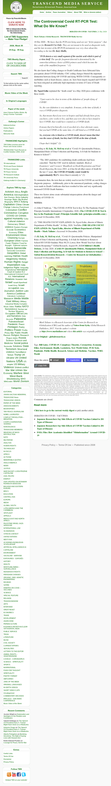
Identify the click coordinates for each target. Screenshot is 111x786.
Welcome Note (9, 134)
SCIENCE (7, 593)
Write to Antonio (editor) (92, 12)
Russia (22, 337)
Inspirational (10, 270)
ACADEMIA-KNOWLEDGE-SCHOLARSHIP (14, 543)
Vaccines (92, 350)
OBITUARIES (8, 679)
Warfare (17, 373)
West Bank (16, 376)
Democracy (13, 224)
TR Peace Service (10, 172)
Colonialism (11, 210)
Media (17, 298)
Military (15, 301)
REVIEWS (7, 582)
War (8, 370)
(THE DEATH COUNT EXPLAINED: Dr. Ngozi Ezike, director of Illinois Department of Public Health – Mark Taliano (69, 228)
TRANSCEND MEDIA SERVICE (68, 3)
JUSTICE (7, 468)
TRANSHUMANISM (11, 601)
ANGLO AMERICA (10, 463)
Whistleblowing (13, 379)
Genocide (20, 248)
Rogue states (12, 338)
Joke (22, 288)
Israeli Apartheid (20, 282)
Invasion (19, 279)
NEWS (6, 466)
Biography (8, 202)
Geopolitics (13, 253)
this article (77, 331)
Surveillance (20, 352)
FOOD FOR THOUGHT (12, 670)
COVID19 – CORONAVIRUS (14, 659)
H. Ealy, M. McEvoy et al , (49, 236)
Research (24, 335)
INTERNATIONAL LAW (12, 528)
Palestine (20, 318)
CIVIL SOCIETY (9, 643)
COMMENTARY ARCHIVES (14, 696)
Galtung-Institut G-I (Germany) (14, 180)
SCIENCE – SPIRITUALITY (13, 662)
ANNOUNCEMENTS (11, 406)
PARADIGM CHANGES (12, 575)
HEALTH (7, 564)
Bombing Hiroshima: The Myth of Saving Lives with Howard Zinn (15, 736)
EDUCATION (8, 494)
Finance (15, 243)
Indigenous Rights (11, 267)
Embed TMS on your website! (16, 780)
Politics (9, 329)
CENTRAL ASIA (9, 497)
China (19, 204)
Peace (21, 324)
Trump (17, 354)
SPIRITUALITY (9, 673)
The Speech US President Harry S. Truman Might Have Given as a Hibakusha (16, 723)
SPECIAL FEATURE (11, 595)
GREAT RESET (9, 610)
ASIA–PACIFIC (9, 476)
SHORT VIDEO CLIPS (12, 690)
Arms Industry (22, 197)
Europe (21, 238)
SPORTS (7, 665)
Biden (15, 199)
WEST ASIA (8, 540)
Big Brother (23, 199)
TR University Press (11, 178)
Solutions (17, 346)
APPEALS (7, 516)
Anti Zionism (9, 197)
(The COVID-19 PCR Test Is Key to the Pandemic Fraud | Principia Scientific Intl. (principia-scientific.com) (70, 212)
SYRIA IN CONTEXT (11, 534)
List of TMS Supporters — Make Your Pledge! (16, 38)
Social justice (21, 343)
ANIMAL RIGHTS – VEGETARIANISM (10, 655)
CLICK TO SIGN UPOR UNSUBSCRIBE (16, 64)
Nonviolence (11, 309)
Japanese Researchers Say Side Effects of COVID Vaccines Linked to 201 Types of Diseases (70, 420)
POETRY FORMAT (10, 676)
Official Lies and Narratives (17, 314)
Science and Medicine (77, 350)
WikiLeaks (8, 381)
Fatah (8, 243)
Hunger (25, 262)
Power (17, 329)
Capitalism (9, 204)
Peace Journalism (59, 12)
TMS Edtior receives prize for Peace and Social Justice (14, 145)
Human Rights (12, 261)
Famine (24, 241)
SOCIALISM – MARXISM (13, 556)
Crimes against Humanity (15, 217)
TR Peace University (11, 169)
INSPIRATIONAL (10, 667)
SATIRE (6, 585)
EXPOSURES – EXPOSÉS (13, 558)
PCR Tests (94, 347)
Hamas (17, 256)
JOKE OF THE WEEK (11, 682)
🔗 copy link (41, 365)
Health (24, 256)
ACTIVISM (7, 457)
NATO (25, 306)
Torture (10, 355)
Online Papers (9, 128)
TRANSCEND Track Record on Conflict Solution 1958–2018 (15, 151)
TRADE (6, 615)
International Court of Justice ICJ (17, 271)
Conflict (22, 209)
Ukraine (10, 357)
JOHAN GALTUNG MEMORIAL (15, 395)
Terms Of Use (8, 756)
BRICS (17, 202)
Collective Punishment (20, 207)
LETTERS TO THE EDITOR (14, 651)
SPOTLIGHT (8, 513)
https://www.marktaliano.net (54, 331)
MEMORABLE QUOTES (12, 460)
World (16, 381)
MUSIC (6, 640)
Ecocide (10, 230)
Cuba (26, 219)
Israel (8, 282)
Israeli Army (12, 285)
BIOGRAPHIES (9, 409)
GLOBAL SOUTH (10, 505)
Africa (17, 192)
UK (23, 355)
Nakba (18, 306)
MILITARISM (8, 440)
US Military (19, 364)
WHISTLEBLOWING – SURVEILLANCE (12, 568)
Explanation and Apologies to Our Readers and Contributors (16, 716)
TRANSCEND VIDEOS (12, 400)
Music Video (9, 307)
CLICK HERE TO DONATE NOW (16, 23)
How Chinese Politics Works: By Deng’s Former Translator (15, 113)
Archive (48, 12)
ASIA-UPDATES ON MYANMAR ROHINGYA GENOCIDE (15, 483)
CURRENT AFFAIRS (11, 646)
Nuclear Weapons (16, 311)
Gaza (9, 248)
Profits (24, 330)
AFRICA (6, 454)
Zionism (24, 381)
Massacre (8, 298)
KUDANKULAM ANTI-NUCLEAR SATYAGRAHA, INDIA (15, 628)
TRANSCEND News (11, 397)
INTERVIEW (8, 607)
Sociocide (8, 346)
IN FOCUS (7, 451)
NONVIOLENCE (9, 427)
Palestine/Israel (16, 321)
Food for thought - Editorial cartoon (16, 244)
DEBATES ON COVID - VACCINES (83, 31)
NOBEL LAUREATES (11, 414)
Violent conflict (22, 367)
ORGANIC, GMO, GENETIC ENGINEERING (14, 578)
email (56, 360)
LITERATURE (9, 637)
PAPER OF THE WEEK (12, 403)
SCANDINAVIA (9, 531)
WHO (23, 379)
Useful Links (8, 753)
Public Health (21, 332)
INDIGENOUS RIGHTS (12, 572)
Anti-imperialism (21, 195)
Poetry (22, 327)
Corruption (23, 213)
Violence (9, 367)
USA (19, 361)
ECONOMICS (9, 612)
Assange (8, 199)
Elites (20, 232)
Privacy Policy (9, 762)
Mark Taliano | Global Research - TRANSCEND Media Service (58, 36)
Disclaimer (7, 759)
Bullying (24, 202)
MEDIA (6, 503)
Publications (8, 131)
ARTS (6, 604)
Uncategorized (9, 693)
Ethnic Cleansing (17, 236)
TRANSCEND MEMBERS (13, 430)
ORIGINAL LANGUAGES (13, 685)
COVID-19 (12, 215)
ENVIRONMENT (10, 553)
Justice (19, 290)
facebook (91, 360)
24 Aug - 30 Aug (16, 50)
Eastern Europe (20, 227)
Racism (7, 335)
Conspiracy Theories (69, 344)
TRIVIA (6, 634)
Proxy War (9, 333)
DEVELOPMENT (10, 618)
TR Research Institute (11, 175)
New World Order (79, 347)
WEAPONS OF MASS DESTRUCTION (11, 433)
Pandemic (13, 324)
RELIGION (7, 598)
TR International (9, 163)
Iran (25, 279)
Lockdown (20, 296)
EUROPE (7, 500)
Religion (15, 335)
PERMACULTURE (10, 624)
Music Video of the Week (13, 703)
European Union (12, 240)
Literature (11, 296)
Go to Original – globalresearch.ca (49, 336)
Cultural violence (16, 221)
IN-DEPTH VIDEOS (11, 687)
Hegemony (12, 258)
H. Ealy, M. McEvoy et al (57, 148)
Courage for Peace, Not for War (15, 743)
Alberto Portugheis (10, 734)
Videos (69, 12)
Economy (13, 232)
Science (10, 340)
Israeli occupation (16, 286)
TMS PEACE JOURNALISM (14, 412)
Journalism (9, 291)
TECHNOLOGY (9, 449)
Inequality (24, 268)
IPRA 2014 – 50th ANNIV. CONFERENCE (13, 700)
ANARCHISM (8, 621)
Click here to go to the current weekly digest (54, 410)
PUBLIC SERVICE (10, 631)
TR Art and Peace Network (13, 166)
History (22, 259)
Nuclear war (22, 309)
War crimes (16, 370)
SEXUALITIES (9, 649)
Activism (9, 191)
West (26, 373)
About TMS (78, 12)
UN (16, 358)
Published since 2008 (84, 445)
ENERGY (7, 479)
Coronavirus (10, 212)
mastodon (75, 360)
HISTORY (7, 561)
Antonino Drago (9, 727)
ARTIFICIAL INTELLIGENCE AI (15, 547)
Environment (13, 235)
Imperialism (13, 264)
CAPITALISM (8, 550)
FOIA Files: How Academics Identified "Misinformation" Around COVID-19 (71, 434)
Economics (20, 229)
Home (42, 12)
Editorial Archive (9, 125)
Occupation (10, 313)
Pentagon (13, 327)
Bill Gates (43, 344)
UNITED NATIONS (10, 537)
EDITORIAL (8, 392)
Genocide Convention (16, 251)
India (23, 265)
